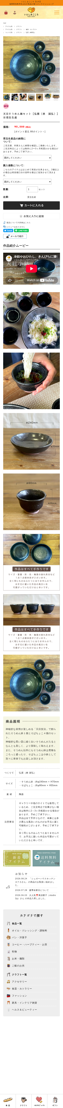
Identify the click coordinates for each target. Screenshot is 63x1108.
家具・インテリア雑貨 (24, 1002)
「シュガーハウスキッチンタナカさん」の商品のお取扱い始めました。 (35, 881)
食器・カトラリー (31, 29)
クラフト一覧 (19, 974)
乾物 (14, 951)
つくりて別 (8, 32)
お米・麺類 (18, 958)
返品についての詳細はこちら (19, 222)
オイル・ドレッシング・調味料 (29, 930)
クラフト (19, 26)
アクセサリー (19, 981)
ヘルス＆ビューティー (24, 1009)
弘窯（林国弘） (31, 32)
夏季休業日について (32, 890)
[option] (6, 97)
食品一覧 (17, 923)
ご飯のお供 (18, 965)
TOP (4, 23)
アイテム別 (8, 26)
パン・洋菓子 (19, 937)
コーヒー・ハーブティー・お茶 (29, 944)
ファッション (19, 995)
